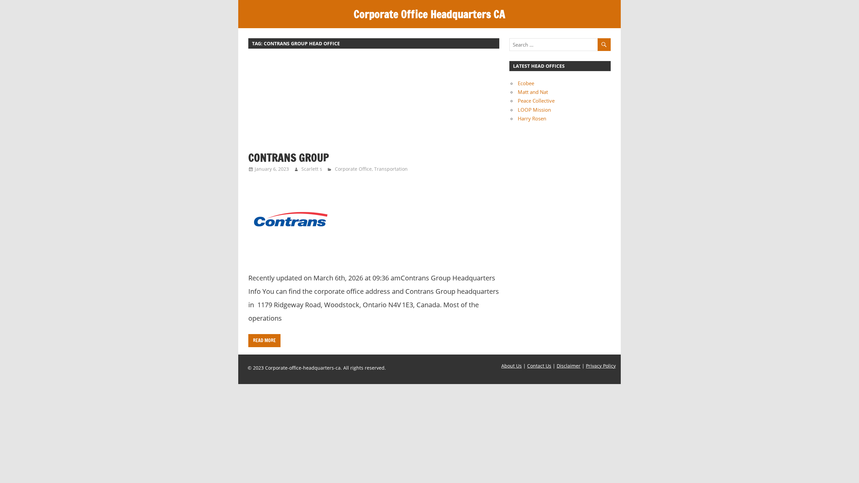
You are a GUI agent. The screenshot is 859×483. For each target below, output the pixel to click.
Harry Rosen (532, 118)
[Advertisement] (373, 103)
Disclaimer (568, 366)
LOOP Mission (534, 109)
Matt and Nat (533, 92)
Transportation (391, 169)
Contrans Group (288, 157)
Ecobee (526, 83)
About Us (511, 366)
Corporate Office (353, 169)
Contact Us (539, 366)
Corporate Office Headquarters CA (429, 14)
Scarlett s (311, 169)
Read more (264, 340)
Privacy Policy (601, 366)
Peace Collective (536, 100)
